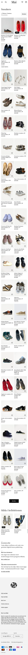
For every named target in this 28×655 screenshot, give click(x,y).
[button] (2, 2)
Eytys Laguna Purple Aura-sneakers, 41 (19, 467)
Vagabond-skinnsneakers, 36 (5, 61)
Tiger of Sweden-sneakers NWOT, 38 (5, 443)
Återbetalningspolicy (17, 642)
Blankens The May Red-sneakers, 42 (20, 36)
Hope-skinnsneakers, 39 (20, 179)
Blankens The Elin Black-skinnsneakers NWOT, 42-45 (7, 37)
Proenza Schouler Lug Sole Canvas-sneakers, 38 (6, 203)
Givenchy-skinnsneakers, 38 (5, 298)
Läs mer (23, 623)
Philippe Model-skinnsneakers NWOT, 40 (7, 322)
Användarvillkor (5, 642)
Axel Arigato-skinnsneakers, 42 (18, 88)
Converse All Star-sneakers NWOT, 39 (5, 156)
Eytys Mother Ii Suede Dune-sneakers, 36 (19, 322)
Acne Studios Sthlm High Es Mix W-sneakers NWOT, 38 (20, 371)
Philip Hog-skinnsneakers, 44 (5, 134)
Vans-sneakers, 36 (18, 490)
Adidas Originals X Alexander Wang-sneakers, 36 (18, 274)
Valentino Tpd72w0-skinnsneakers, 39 (6, 250)
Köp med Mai (4, 597)
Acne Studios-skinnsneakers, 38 (18, 202)
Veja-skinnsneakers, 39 (19, 418)
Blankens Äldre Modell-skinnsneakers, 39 (20, 61)
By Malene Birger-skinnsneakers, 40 (5, 274)
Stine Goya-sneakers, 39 (7, 370)
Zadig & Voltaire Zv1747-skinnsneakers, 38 (19, 443)
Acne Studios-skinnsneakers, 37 (5, 346)
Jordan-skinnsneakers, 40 (6, 419)
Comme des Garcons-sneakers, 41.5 (6, 491)
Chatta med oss (5, 604)
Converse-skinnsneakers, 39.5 (6, 179)
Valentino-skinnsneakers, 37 (18, 298)
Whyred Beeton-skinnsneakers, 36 (18, 111)
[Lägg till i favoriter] (12, 32)
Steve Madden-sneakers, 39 (18, 394)
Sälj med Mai (4, 593)
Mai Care (3, 600)
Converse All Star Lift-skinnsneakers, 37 (6, 227)
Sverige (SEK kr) (7, 636)
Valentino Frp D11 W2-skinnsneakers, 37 (19, 250)
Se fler (14, 501)
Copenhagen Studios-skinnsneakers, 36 (6, 88)
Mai (4, 652)
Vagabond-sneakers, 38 (7, 394)
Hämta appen (4, 607)
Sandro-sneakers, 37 (19, 345)
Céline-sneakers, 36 (6, 466)
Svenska (17, 636)
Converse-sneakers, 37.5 (20, 156)
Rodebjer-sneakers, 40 (19, 133)
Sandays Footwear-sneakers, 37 (18, 227)
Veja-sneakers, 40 (5, 110)
